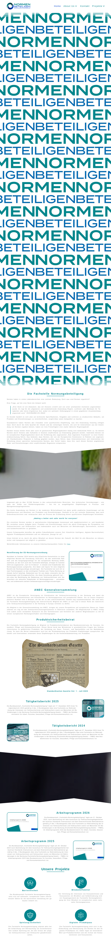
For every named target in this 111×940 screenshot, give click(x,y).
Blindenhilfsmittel (81, 890)
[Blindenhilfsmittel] (81, 883)
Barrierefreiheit (30, 890)
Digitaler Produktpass (81, 922)
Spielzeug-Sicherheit (30, 922)
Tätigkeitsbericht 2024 (68, 725)
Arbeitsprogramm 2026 (73, 812)
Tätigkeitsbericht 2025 (42, 701)
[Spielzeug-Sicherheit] (30, 915)
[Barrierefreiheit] (30, 883)
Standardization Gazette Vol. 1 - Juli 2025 (67, 691)
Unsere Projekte (55, 869)
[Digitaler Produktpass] (81, 915)
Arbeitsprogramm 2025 (38, 841)
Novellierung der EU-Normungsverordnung (27, 552)
